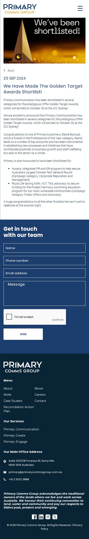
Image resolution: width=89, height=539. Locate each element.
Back (11, 70)
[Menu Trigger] (80, 8)
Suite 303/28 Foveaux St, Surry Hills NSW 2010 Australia (31, 463)
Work (7, 395)
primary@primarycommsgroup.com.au (35, 472)
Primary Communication (21, 429)
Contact (40, 401)
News (39, 388)
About (8, 388)
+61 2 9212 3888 (19, 479)
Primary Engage (15, 442)
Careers (40, 395)
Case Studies (13, 401)
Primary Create (14, 435)
